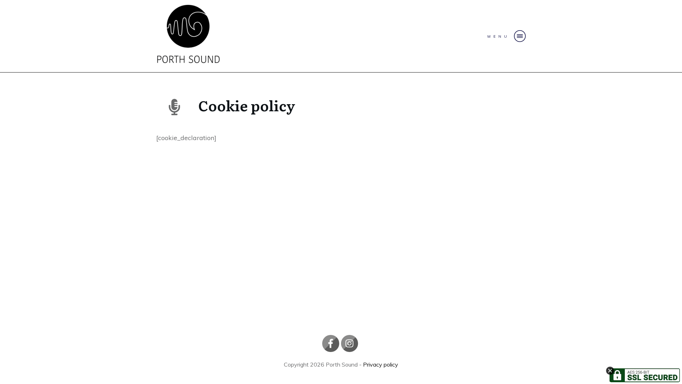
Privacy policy (380, 364)
